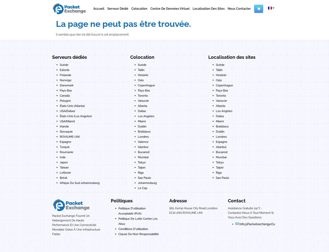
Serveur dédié (117, 8)
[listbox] (271, 8)
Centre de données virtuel (170, 8)
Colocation (139, 8)
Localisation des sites (209, 8)
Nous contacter (239, 8)
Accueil (98, 8)
